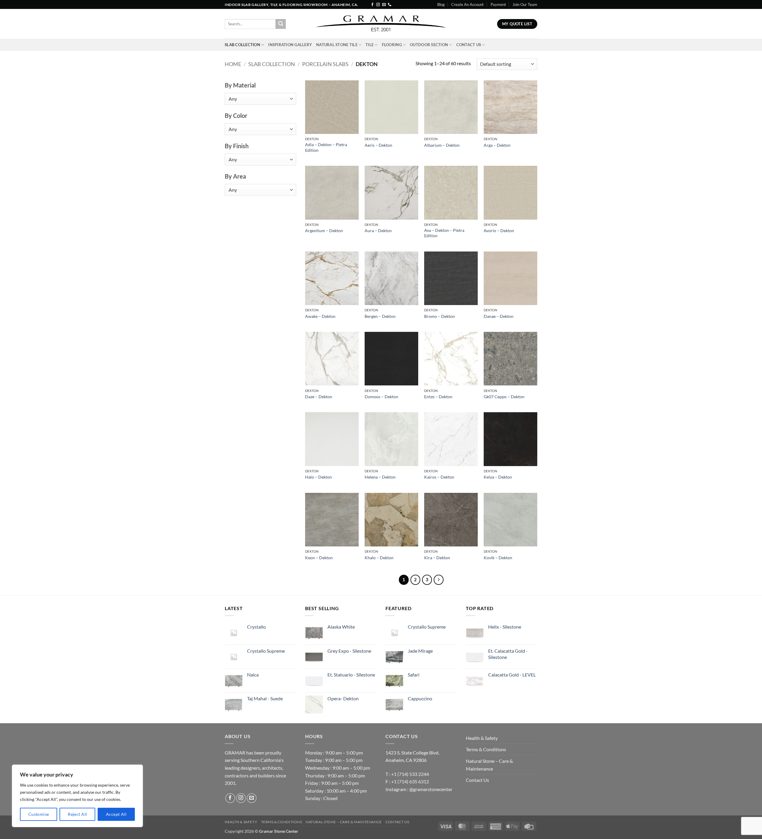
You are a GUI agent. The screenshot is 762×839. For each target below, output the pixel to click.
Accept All (116, 814)
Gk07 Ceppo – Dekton (504, 396)
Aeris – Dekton (378, 145)
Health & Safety (482, 738)
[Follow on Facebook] (372, 5)
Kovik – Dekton (498, 557)
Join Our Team (525, 4)
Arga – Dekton (497, 145)
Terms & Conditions (486, 749)
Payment (498, 4)
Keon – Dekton (319, 557)
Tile (370, 44)
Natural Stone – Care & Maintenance (489, 764)
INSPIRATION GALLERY (290, 44)
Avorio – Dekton (499, 230)
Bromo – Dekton (439, 316)
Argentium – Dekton (324, 230)
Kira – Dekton (437, 557)
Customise (38, 814)
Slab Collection (242, 44)
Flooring (392, 44)
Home (233, 64)
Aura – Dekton (378, 230)
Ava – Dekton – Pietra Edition (444, 233)
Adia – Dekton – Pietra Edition (326, 147)
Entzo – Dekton (438, 396)
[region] (77, 796)
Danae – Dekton (498, 316)
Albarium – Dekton (442, 145)
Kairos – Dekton (439, 476)
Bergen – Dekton (380, 316)
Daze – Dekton (318, 396)
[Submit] (281, 24)
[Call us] (389, 5)
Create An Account (467, 4)
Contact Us (468, 44)
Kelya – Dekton (498, 476)
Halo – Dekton (318, 476)
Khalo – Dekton (379, 557)
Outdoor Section (429, 44)
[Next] (439, 580)
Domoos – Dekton (381, 396)
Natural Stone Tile (336, 44)
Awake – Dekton (320, 316)
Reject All (77, 814)
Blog (441, 4)
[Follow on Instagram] (378, 5)
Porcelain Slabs (325, 64)
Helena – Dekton (380, 476)
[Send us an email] (384, 5)
